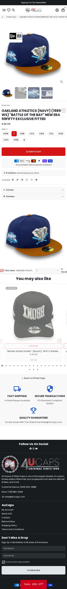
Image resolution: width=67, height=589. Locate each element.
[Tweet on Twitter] (17, 180)
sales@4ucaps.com (13, 496)
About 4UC (7, 513)
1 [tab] (2, 366)
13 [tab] (49, 366)
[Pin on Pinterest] (22, 180)
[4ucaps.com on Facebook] (31, 448)
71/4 (31, 133)
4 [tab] (14, 366)
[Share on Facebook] (13, 180)
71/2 (51, 133)
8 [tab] (30, 366)
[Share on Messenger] (36, 180)
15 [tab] (57, 366)
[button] (33, 584)
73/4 (5, 139)
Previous (4, 326)
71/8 (22, 133)
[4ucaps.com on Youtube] (36, 448)
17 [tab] (65, 366)
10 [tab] (37, 366)
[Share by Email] (32, 180)
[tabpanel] (33, 324)
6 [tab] (22, 366)
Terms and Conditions (13, 529)
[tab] (33, 190)
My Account (7, 509)
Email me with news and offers (17, 562)
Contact (6, 517)
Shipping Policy (9, 525)
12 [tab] (45, 366)
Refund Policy (8, 521)
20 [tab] (37, 370)
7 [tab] (26, 366)
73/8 (41, 133)
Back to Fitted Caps (33, 378)
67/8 (5, 133)
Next (62, 53)
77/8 (15, 139)
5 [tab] (18, 366)
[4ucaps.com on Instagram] (33, 448)
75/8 (60, 133)
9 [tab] (33, 366)
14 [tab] (53, 366)
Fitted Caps (11, 17)
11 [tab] (41, 366)
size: (4, 129)
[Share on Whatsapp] (27, 180)
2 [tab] (6, 366)
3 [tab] (10, 366)
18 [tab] (30, 370)
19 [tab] (33, 370)
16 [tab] (61, 366)
